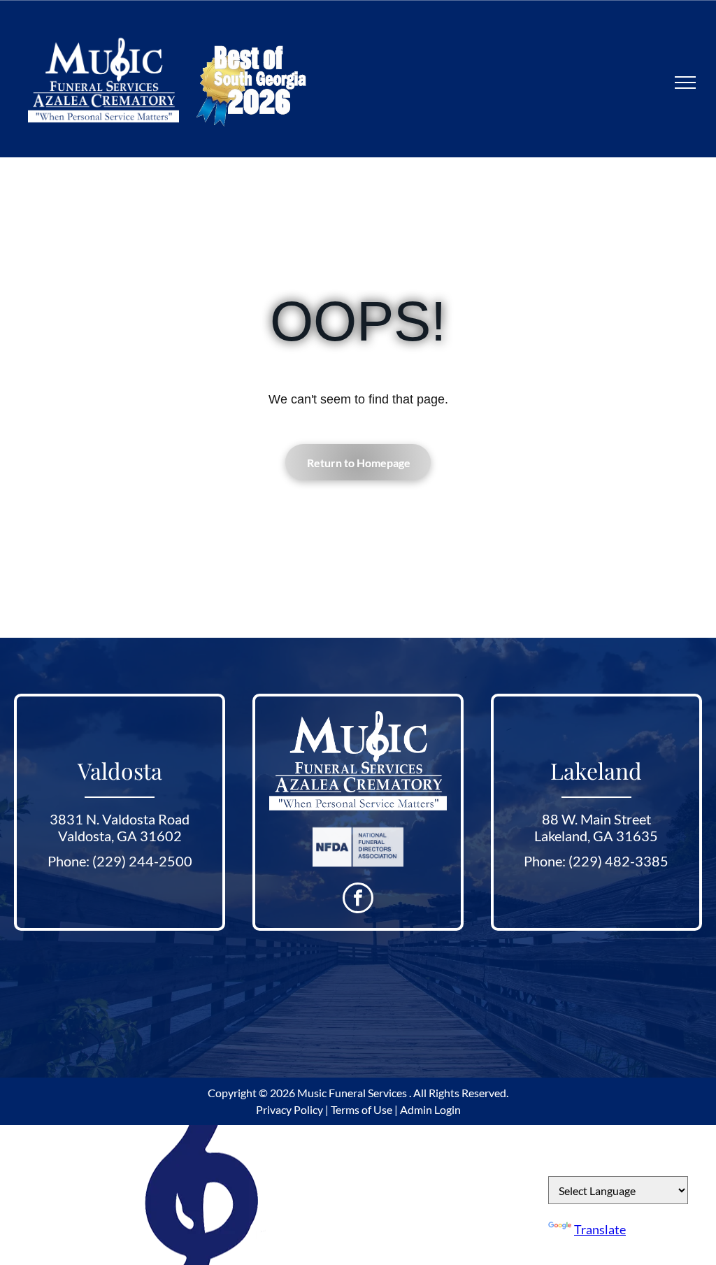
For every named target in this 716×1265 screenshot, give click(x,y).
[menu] (685, 82)
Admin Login (430, 1109)
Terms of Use (361, 1109)
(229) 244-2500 (142, 860)
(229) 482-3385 (618, 860)
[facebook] (358, 899)
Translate (600, 1229)
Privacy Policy (289, 1109)
